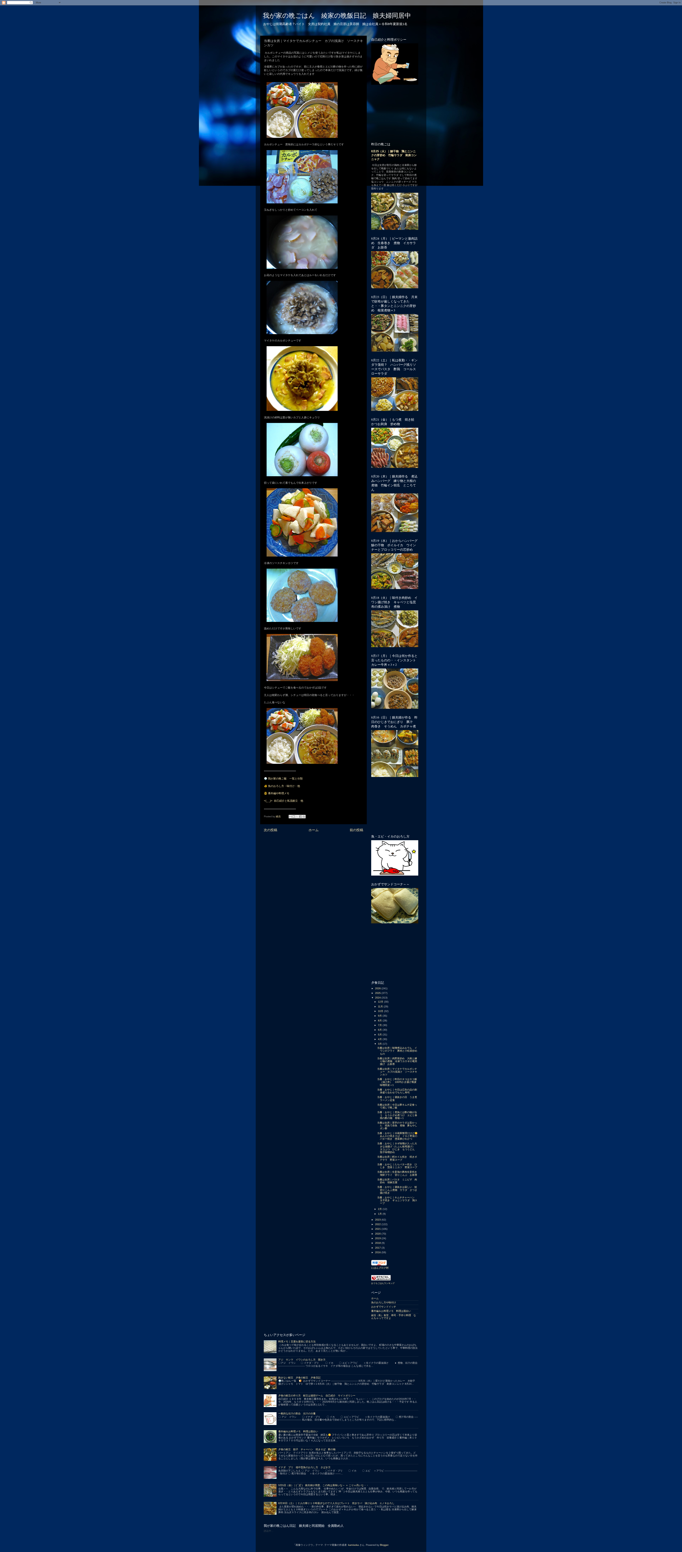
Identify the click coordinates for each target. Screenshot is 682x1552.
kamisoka (353, 1545)
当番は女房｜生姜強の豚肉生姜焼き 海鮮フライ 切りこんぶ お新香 (398, 1173)
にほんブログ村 (380, 1268)
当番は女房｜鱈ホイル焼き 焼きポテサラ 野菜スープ (397, 1158)
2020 (378, 1233)
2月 (380, 1209)
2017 (378, 1247)
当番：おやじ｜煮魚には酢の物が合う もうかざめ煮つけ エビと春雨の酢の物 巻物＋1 (397, 1115)
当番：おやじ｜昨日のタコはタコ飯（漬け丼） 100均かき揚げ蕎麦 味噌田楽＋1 (398, 1082)
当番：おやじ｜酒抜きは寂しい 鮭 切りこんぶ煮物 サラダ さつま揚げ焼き (398, 1190)
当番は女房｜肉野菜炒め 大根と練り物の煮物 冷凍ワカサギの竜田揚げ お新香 (397, 1061)
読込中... (268, 1531)
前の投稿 (356, 830)
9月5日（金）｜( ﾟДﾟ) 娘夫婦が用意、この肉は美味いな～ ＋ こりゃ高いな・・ (323, 1485)
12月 (381, 1001)
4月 (380, 1039)
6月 (380, 1030)
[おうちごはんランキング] (381, 1279)
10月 (381, 1011)
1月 (380, 1214)
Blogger (384, 1545)
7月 (380, 1025)
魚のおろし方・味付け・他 (284, 786)
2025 (378, 993)
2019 (378, 1238)
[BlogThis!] (294, 816)
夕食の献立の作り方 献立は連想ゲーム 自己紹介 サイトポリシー (316, 1395)
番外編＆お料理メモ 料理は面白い (391, 1311)
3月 (380, 1044)
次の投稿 (270, 830)
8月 (380, 1020)
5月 (380, 1034)
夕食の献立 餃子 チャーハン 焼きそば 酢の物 (306, 1449)
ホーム (313, 830)
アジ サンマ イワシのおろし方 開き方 (302, 1359)
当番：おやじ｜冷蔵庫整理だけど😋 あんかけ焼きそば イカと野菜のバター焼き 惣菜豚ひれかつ (398, 1136)
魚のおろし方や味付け (383, 1302)
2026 (378, 988)
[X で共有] (297, 816)
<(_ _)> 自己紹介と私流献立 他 (283, 800)
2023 (378, 1219)
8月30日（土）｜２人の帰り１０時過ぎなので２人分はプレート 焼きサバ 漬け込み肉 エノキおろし (336, 1503)
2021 (378, 1229)
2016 (378, 1252)
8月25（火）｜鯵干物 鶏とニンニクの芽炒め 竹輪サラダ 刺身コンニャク (394, 155)
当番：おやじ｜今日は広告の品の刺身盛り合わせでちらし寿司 (397, 1091)
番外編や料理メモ (278, 793)
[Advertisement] (313, 862)
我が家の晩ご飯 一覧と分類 (285, 778)
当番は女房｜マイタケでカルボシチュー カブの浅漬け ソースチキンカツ (397, 1072)
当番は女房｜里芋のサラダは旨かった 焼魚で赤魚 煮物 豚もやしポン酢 (397, 1125)
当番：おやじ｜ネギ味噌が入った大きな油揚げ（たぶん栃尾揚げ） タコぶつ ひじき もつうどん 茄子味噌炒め (397, 1148)
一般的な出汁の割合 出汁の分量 (297, 1413)
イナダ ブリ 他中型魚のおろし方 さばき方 (304, 1467)
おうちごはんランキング (383, 1283)
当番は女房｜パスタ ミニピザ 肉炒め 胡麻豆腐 (397, 1181)
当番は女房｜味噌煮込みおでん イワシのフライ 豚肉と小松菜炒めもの (397, 1051)
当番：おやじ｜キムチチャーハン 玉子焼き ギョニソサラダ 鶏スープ (397, 1200)
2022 (378, 1224)
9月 (380, 1015)
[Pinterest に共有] (304, 816)
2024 (378, 997)
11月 (381, 1006)
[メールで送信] (290, 816)
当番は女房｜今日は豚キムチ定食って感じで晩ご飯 (397, 1106)
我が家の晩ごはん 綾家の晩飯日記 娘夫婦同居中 (337, 15)
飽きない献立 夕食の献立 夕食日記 (299, 1377)
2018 (378, 1243)
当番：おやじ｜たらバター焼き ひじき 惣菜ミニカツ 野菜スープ (397, 1166)
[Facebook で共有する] (300, 816)
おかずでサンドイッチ (383, 1306)
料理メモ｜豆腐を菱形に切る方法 (297, 1341)
